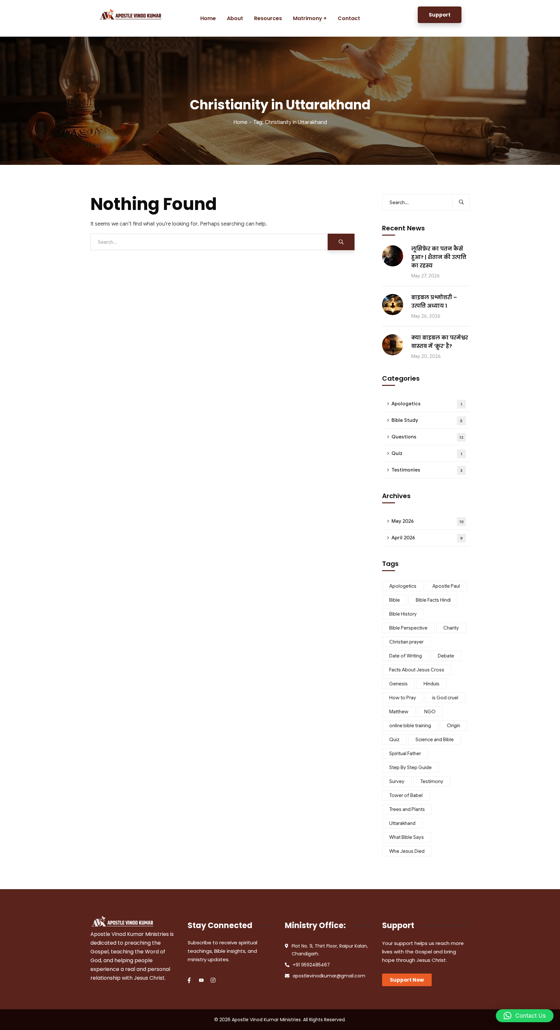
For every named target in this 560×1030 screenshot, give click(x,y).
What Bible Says (406, 837)
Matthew (398, 712)
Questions (427, 437)
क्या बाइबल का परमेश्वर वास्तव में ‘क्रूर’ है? (439, 342)
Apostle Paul (446, 586)
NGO (430, 712)
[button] (525, 1015)
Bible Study (426, 420)
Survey (396, 781)
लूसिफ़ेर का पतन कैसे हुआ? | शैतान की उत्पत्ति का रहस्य (438, 257)
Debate (446, 656)
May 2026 (427, 521)
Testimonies (426, 470)
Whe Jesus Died (407, 851)
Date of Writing (405, 656)
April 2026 (427, 538)
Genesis (398, 684)
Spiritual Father (405, 753)
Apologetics (426, 404)
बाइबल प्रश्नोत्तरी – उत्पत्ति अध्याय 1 (434, 302)
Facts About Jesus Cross (416, 670)
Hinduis (431, 684)
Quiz (426, 453)
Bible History (403, 614)
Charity (451, 628)
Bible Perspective (408, 628)
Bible (394, 600)
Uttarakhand (402, 823)
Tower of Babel (406, 795)
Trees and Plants (407, 809)
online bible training (410, 726)
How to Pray (402, 698)
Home (240, 122)
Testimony (431, 781)
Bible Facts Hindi (433, 600)
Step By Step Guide (410, 767)
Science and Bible (434, 739)
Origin (453, 726)
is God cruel (445, 698)
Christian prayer (406, 642)
